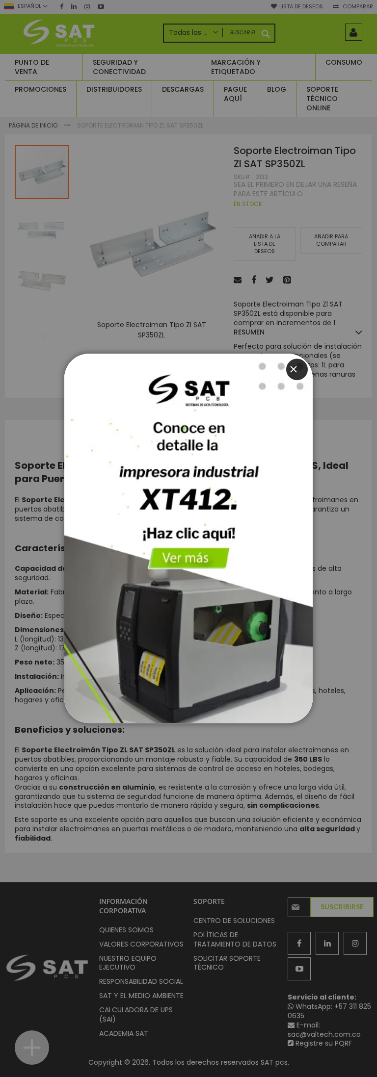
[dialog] (188, 538)
